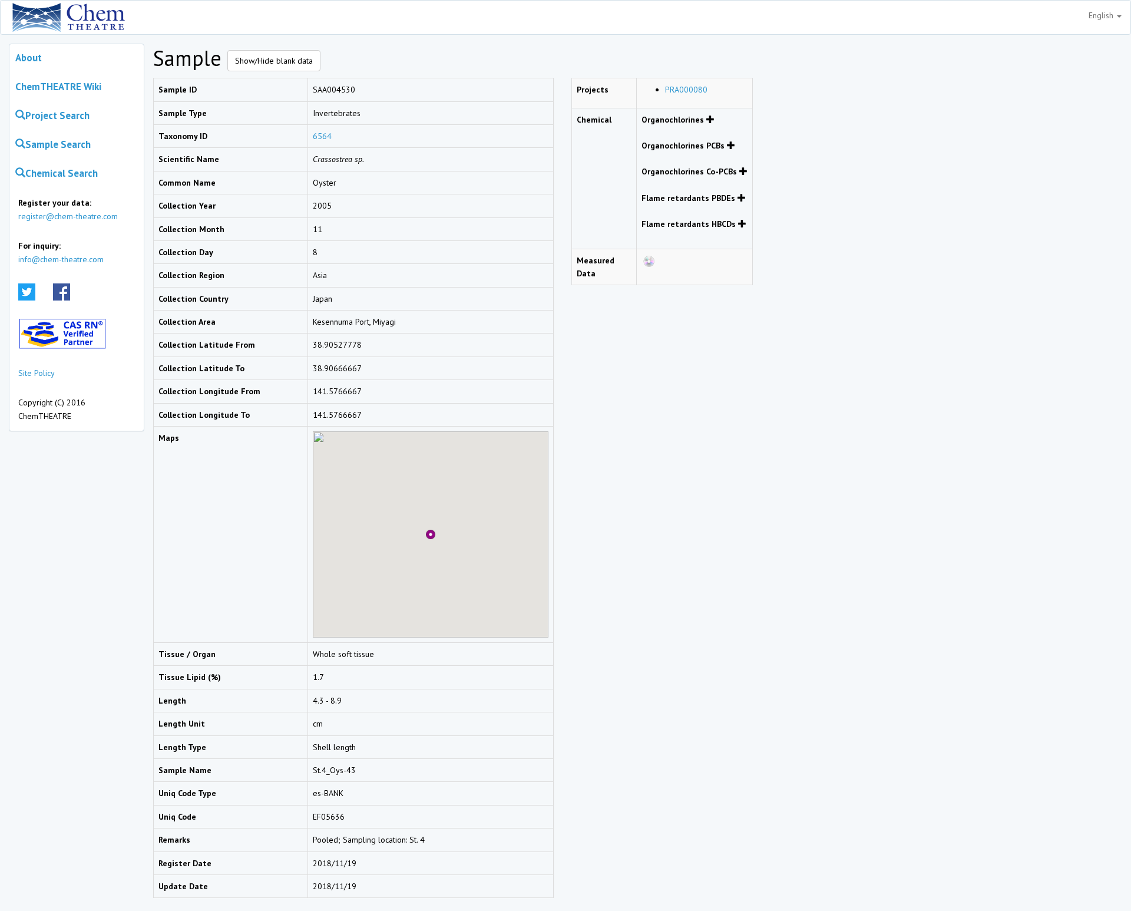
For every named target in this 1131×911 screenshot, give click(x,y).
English (1102, 15)
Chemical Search (61, 173)
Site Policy (36, 373)
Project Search (57, 115)
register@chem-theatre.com (68, 216)
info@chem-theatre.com (61, 259)
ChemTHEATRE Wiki (58, 86)
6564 (322, 136)
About (28, 57)
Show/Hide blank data (274, 60)
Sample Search (58, 144)
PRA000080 (686, 89)
